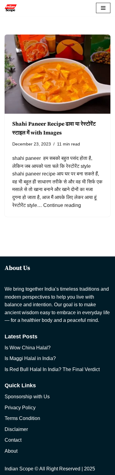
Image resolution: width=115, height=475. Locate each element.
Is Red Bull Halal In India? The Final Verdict (52, 369)
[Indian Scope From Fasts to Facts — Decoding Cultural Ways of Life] (11, 8)
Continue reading (62, 205)
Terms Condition (22, 418)
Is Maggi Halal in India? (30, 358)
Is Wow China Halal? (28, 347)
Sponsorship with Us (27, 396)
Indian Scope (19, 468)
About (11, 451)
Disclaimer (16, 429)
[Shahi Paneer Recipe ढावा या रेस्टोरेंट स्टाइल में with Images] (57, 74)
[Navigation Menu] (103, 8)
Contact (13, 440)
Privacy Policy (20, 407)
